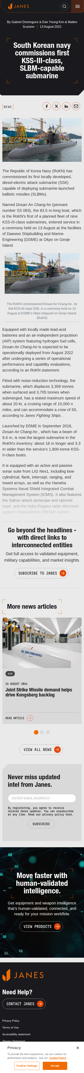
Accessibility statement (16, 1034)
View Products (38, 926)
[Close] (77, 1048)
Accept (55, 1065)
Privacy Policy (10, 1020)
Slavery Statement (13, 1041)
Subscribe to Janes (37, 573)
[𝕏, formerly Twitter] (56, 106)
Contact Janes (20, 1004)
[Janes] (18, 6)
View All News (38, 749)
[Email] (76, 106)
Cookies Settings (26, 1065)
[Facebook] (47, 106)
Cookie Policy (57, 1058)
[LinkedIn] (66, 106)
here (69, 814)
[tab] (36, 732)
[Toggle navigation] (77, 6)
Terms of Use (10, 1027)
